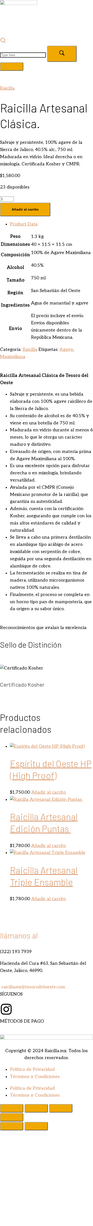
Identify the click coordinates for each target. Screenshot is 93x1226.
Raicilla (7, 88)
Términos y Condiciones (35, 1076)
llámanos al (19, 935)
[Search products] (46, 55)
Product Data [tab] (24, 224)
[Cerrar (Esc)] (11, 1117)
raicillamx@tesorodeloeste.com (32, 987)
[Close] (11, 66)
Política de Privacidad (32, 1069)
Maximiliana (12, 356)
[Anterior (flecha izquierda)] (11, 1126)
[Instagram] (6, 1009)
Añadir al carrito (25, 209)
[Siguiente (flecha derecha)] (36, 1126)
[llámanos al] (6, 913)
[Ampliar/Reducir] (11, 1108)
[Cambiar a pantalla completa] (36, 1108)
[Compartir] (60, 1108)
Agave (66, 349)
